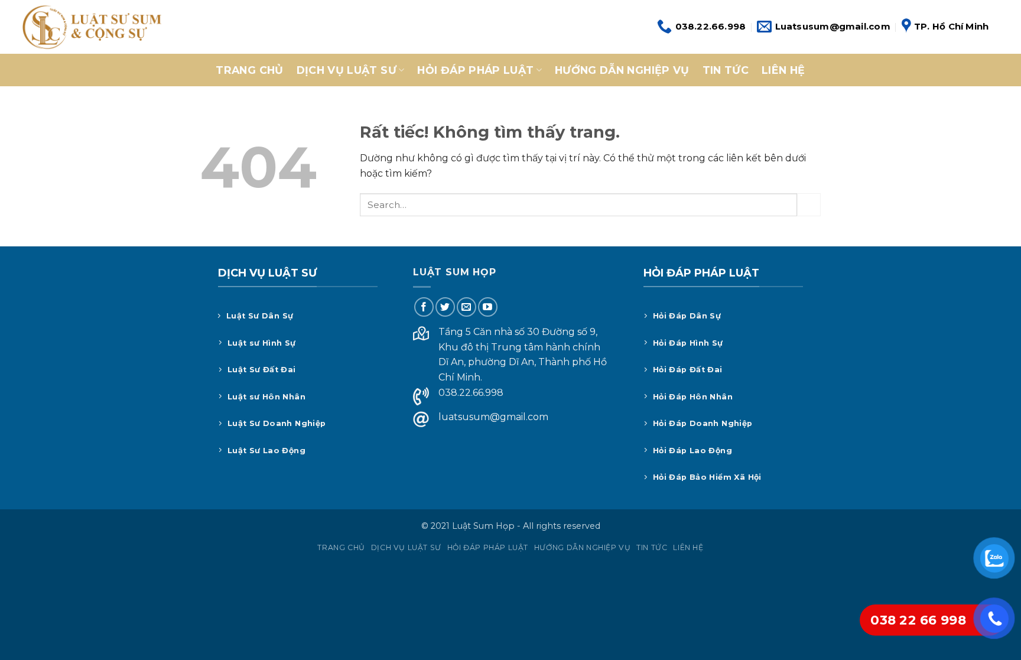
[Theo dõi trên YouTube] (488, 307)
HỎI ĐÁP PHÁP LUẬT (475, 70)
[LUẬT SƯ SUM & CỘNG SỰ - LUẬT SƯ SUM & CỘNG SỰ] (90, 27)
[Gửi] (809, 204)
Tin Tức (726, 70)
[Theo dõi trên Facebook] (424, 307)
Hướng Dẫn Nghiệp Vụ (622, 70)
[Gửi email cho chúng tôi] (466, 307)
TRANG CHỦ (249, 70)
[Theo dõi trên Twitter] (445, 307)
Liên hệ (783, 70)
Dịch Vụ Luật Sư (346, 70)
